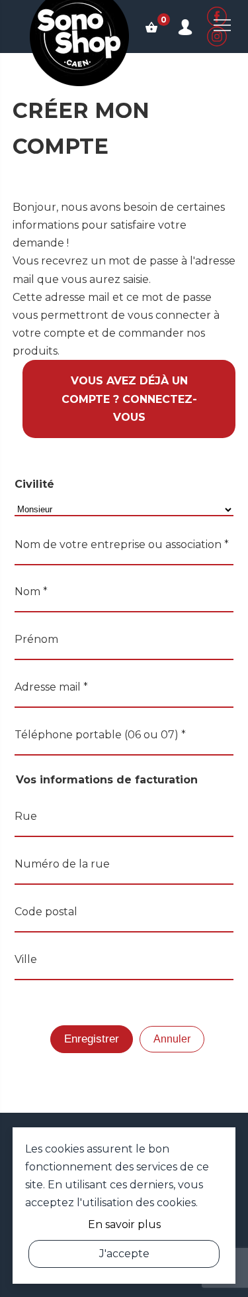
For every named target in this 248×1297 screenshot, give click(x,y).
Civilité (34, 484)
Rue (26, 816)
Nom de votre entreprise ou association (122, 544)
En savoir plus (124, 1224)
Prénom (36, 639)
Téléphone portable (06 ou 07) (100, 734)
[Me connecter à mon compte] (185, 26)
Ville (26, 959)
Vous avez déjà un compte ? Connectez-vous (129, 398)
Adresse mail (51, 687)
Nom (31, 591)
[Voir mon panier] (151, 26)
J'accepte (124, 1253)
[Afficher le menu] (222, 25)
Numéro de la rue (62, 864)
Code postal (46, 911)
